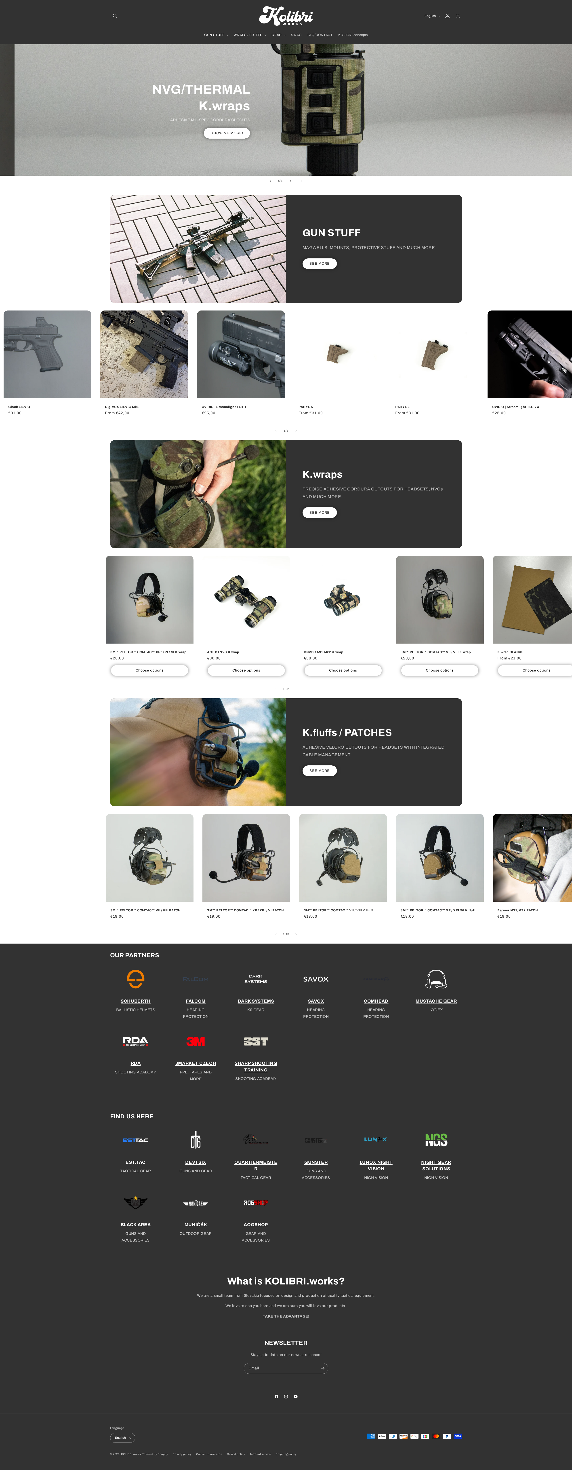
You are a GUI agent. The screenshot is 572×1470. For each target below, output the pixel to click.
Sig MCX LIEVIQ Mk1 (122, 407)
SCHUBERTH (136, 1001)
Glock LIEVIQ (19, 407)
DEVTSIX (195, 1162)
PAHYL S (306, 407)
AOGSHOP (256, 1224)
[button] (115, 16)
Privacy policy (182, 1454)
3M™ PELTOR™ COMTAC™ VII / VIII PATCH (145, 910)
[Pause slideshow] (302, 181)
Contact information (209, 1454)
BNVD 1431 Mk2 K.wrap (323, 652)
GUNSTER (316, 1162)
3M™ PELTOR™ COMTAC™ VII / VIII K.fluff (338, 910)
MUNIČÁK (196, 1224)
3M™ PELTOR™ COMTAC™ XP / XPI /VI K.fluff (438, 910)
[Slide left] (276, 431)
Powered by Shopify (155, 1454)
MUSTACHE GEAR (436, 1001)
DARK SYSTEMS (256, 1001)
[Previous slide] (270, 181)
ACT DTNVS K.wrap (223, 652)
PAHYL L (402, 407)
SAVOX (316, 1001)
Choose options (149, 670)
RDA (136, 1063)
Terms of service (260, 1454)
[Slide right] (296, 431)
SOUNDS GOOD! (193, 122)
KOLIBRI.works (131, 1454)
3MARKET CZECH (195, 1063)
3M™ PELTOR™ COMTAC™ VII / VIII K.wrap (436, 652)
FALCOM (196, 1001)
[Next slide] (290, 181)
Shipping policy (286, 1454)
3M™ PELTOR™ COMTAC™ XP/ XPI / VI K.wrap (148, 652)
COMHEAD (376, 1001)
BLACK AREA (136, 1224)
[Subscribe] (323, 1368)
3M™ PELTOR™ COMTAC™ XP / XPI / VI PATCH (245, 910)
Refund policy (236, 1454)
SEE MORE (319, 263)
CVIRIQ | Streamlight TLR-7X (515, 407)
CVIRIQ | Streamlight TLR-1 (224, 407)
